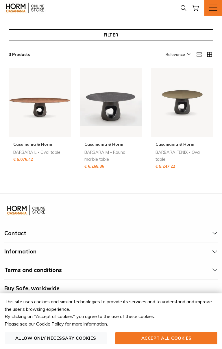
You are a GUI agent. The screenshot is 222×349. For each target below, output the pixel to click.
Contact (15, 233)
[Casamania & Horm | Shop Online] (26, 8)
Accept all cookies (166, 338)
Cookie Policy (50, 324)
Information (20, 251)
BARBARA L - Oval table (36, 152)
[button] (178, 54)
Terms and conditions (33, 269)
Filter (111, 35)
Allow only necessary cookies (55, 338)
